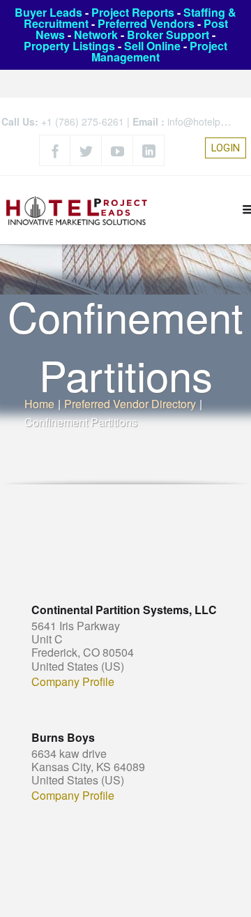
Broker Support (168, 35)
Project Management (159, 51)
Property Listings (69, 46)
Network (96, 35)
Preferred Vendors (146, 23)
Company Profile (72, 681)
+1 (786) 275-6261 (82, 121)
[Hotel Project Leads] (76, 210)
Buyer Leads (48, 12)
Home (39, 404)
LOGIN (225, 148)
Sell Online (152, 46)
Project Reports (132, 12)
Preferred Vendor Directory (130, 404)
